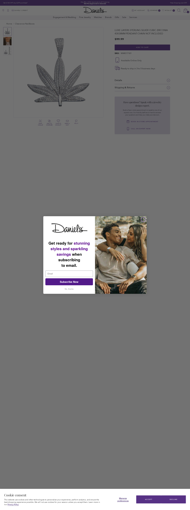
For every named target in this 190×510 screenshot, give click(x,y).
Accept (148, 499)
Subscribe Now (69, 282)
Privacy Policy (13, 504)
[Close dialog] (143, 219)
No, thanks (69, 289)
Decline (173, 499)
